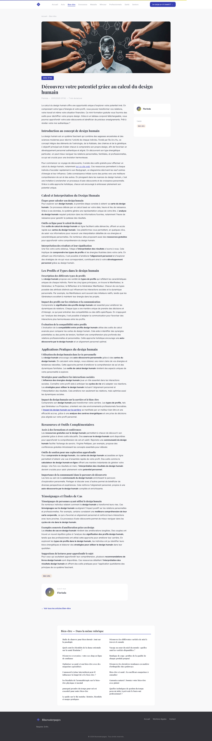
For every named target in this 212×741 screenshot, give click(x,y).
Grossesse (82, 4)
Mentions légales (159, 719)
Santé (127, 4)
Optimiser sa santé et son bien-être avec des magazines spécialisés (81, 665)
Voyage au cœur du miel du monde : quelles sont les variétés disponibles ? (128, 648)
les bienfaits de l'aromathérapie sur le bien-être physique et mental (81, 681)
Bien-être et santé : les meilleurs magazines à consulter (129, 673)
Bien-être (71, 4)
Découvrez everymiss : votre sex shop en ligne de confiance (82, 657)
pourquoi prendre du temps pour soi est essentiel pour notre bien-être (79, 689)
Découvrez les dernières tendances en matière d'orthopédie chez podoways (129, 665)
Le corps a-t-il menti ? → (162, 4)
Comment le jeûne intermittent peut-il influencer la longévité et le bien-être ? (79, 673)
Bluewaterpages (51, 719)
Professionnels (115, 4)
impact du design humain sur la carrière (62, 410)
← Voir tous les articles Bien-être (56, 608)
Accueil (55, 4)
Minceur (103, 4)
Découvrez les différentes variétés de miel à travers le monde (128, 640)
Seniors (135, 4)
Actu (63, 4)
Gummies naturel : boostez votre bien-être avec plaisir (127, 681)
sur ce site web (83, 166)
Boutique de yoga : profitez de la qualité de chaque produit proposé (127, 657)
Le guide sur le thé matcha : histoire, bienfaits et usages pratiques (82, 697)
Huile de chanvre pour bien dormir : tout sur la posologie (81, 640)
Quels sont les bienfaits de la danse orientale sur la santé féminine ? (81, 648)
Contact (172, 719)
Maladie (93, 4)
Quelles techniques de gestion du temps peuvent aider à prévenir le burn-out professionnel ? (126, 691)
